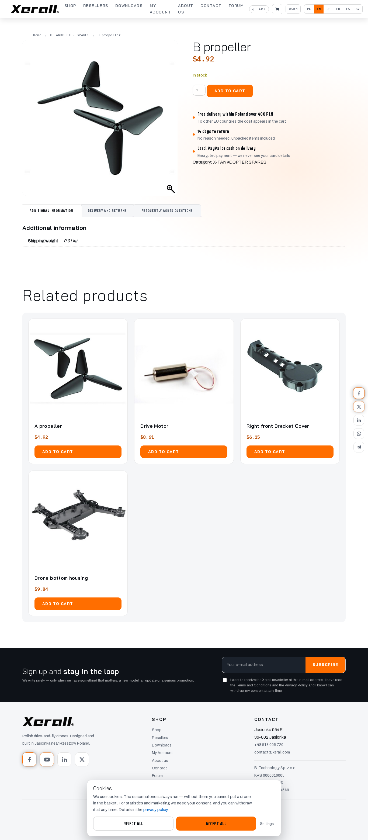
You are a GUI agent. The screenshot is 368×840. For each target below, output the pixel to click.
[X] (82, 759)
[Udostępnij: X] (358, 406)
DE (328, 9)
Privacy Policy (296, 685)
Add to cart (229, 90)
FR (338, 9)
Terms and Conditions (253, 685)
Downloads (129, 5)
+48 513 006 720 (268, 745)
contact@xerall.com (272, 752)
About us (185, 9)
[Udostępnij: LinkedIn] (358, 420)
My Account (160, 9)
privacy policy (155, 809)
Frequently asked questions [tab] (167, 210)
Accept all (216, 823)
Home (37, 35)
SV (357, 9)
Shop (70, 5)
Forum (236, 5)
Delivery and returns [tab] (107, 210)
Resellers (95, 5)
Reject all (133, 823)
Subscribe (325, 664)
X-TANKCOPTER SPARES (69, 35)
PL (309, 9)
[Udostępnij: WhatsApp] (358, 433)
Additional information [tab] (51, 210)
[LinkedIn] (64, 759)
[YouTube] (47, 759)
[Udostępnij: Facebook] (358, 393)
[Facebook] (29, 759)
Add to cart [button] (57, 451)
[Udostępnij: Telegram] (358, 447)
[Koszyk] (277, 9)
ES (348, 9)
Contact (211, 5)
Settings (267, 823)
